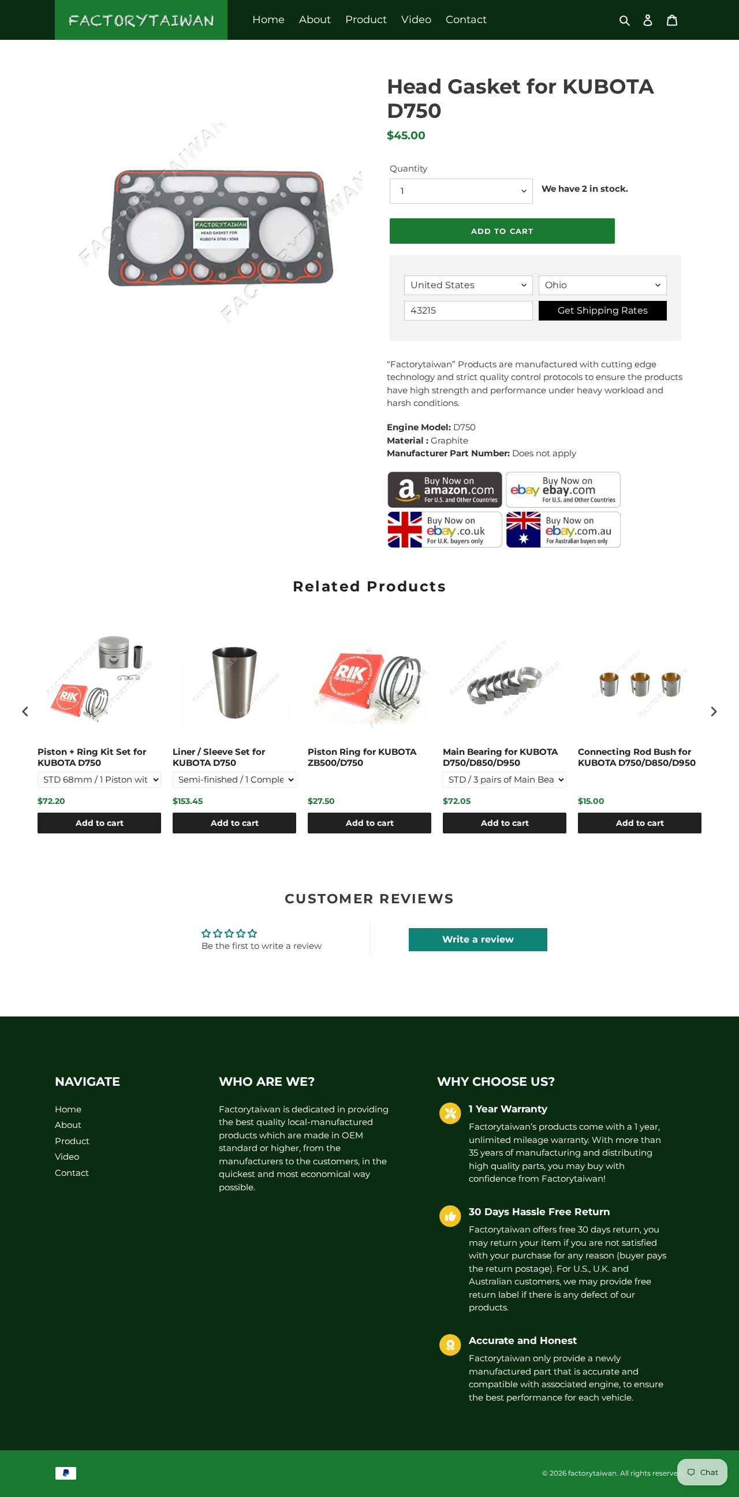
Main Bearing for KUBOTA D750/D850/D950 (500, 757)
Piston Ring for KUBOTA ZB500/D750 (362, 757)
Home (68, 1109)
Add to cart (100, 823)
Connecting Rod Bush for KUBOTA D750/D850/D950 (637, 757)
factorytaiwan (592, 1473)
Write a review (478, 939)
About (68, 1124)
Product (72, 1140)
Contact (72, 1172)
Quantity (408, 168)
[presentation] (25, 712)
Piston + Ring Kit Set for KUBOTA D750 (92, 757)
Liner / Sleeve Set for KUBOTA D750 (219, 757)
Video (67, 1156)
